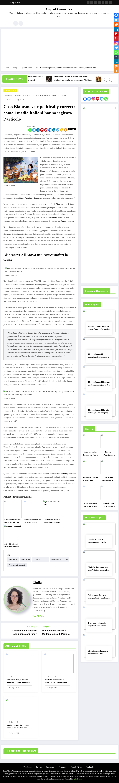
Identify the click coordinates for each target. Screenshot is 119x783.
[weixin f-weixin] (103, 2)
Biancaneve (61, 204)
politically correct (28, 95)
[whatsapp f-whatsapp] (110, 2)
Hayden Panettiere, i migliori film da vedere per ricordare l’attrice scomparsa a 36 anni (108, 454)
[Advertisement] (59, 49)
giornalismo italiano (58, 473)
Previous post (32, 626)
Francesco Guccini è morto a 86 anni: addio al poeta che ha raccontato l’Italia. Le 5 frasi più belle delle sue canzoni (64, 78)
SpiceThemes (77, 779)
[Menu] (9, 23)
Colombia (44, 171)
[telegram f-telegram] (99, 2)
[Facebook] (49, 130)
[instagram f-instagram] (95, 2)
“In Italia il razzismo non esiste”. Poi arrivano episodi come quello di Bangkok (56, 681)
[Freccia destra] (111, 79)
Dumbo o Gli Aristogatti (13, 234)
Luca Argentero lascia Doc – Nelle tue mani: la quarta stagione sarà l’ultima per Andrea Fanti (90, 505)
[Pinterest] (46, 130)
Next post (46, 626)
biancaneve (9, 95)
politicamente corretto (42, 95)
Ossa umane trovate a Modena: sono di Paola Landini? (54, 632)
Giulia (8, 100)
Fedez (36, 198)
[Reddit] (116, 24)
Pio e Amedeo (26, 198)
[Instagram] (116, 43)
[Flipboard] (42, 130)
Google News (76, 767)
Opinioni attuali (10, 90)
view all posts (38, 616)
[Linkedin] (38, 130)
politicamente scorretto (58, 95)
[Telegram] (34, 130)
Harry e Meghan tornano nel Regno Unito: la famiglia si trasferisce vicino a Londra (90, 454)
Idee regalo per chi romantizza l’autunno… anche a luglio (97, 356)
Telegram (62, 767)
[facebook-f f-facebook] (88, 2)
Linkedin (90, 767)
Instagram (50, 767)
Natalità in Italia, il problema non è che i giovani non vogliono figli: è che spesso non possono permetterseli (19, 681)
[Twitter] (57, 130)
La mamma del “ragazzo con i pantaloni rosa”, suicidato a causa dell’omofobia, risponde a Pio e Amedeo (23, 632)
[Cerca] (15, 23)
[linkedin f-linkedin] (106, 2)
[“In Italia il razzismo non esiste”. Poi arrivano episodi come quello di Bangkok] (59, 664)
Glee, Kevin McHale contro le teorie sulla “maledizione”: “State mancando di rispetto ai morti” (108, 480)
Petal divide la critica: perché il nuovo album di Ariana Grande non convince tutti (108, 505)
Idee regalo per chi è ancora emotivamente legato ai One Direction (99, 384)
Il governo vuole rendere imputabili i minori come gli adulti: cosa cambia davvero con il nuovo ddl (99, 625)
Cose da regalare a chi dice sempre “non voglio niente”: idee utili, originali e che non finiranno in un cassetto (99, 328)
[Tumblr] (116, 57)
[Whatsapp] (30, 130)
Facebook (27, 767)
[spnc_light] (20, 23)
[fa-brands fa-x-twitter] (91, 2)
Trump (63, 221)
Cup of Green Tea (59, 9)
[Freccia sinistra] (106, 79)
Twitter (39, 767)
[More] (65, 130)
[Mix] (116, 66)
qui (52, 288)
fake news (17, 95)
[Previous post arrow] (4, 631)
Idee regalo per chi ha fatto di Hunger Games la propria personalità (99, 412)
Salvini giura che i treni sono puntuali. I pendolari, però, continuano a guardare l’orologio (18, 726)
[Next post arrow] (75, 631)
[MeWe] (53, 130)
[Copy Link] (61, 130)
